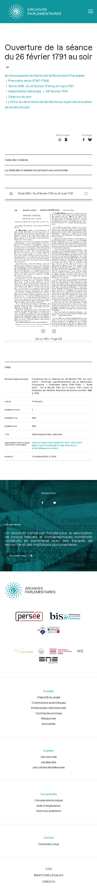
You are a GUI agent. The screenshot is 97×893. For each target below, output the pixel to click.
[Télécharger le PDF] (59, 140)
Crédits (48, 881)
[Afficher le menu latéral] (11, 193)
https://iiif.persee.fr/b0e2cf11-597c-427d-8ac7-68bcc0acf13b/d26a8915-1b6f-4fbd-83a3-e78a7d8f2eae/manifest (57, 445)
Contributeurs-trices (48, 713)
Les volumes (49, 756)
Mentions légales (48, 875)
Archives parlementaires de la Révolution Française (45, 75)
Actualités (48, 723)
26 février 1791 (57, 91)
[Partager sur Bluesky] (90, 140)
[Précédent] (43, 331)
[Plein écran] (85, 193)
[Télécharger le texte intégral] (66, 140)
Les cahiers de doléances (49, 767)
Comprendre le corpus (48, 800)
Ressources (48, 718)
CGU (48, 868)
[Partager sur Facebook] (83, 140)
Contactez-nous (48, 844)
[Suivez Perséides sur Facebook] (42, 503)
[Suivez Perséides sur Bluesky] (54, 503)
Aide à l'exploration (48, 805)
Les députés (48, 762)
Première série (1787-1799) (28, 80)
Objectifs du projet (48, 697)
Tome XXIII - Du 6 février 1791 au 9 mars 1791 (41, 86)
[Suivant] (54, 331)
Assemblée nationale (24, 91)
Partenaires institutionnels (48, 707)
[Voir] (7, 65)
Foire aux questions (48, 810)
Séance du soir (20, 96)
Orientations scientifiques (49, 702)
